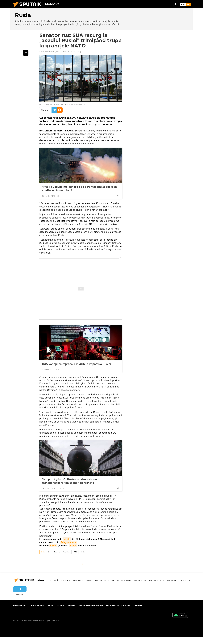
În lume (57, 552)
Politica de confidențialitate (91, 605)
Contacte (60, 605)
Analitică (66, 552)
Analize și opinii (156, 580)
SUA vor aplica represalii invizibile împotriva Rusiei (76, 364)
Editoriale (172, 580)
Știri (49, 552)
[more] (118, 195)
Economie (78, 580)
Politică (54, 580)
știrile (67, 539)
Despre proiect (19, 605)
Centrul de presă (37, 605)
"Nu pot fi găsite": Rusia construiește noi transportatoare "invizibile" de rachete (70, 480)
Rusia (43, 552)
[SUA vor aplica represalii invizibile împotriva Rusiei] (80, 342)
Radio (73, 545)
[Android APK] (180, 615)
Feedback (138, 605)
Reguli (50, 605)
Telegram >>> (68, 542)
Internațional (124, 580)
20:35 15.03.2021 (46, 51)
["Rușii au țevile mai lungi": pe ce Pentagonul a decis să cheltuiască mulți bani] (80, 165)
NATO (75, 552)
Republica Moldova (96, 580)
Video (53, 545)
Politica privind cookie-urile (118, 605)
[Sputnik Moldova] (28, 7)
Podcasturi (140, 580)
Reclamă (71, 605)
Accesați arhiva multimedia (75, 104)
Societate (65, 580)
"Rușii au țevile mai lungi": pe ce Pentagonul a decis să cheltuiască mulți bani (79, 188)
